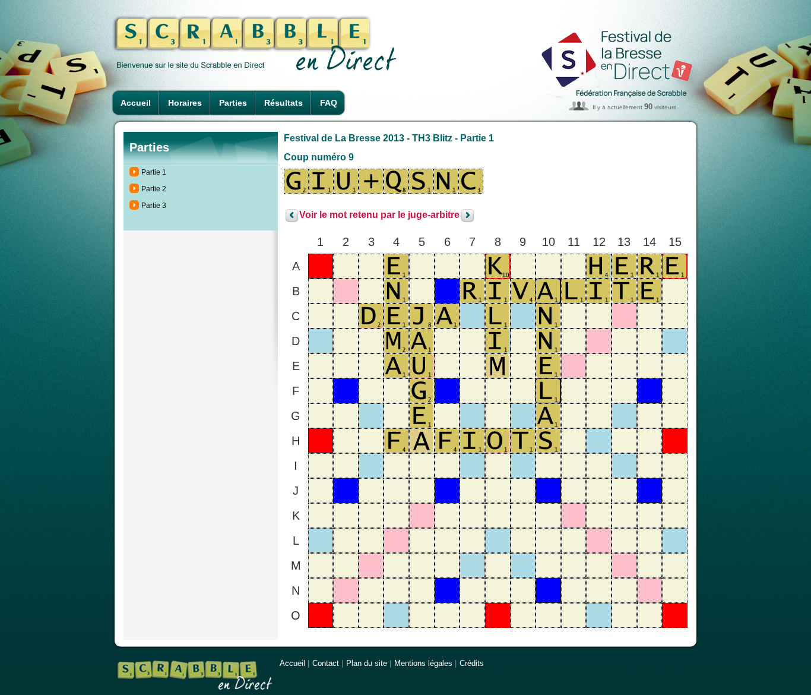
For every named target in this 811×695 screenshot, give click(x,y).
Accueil (136, 103)
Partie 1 (153, 172)
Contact (325, 663)
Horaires (185, 103)
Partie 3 (153, 205)
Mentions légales (423, 663)
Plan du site (366, 663)
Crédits (472, 663)
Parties (233, 103)
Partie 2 (153, 189)
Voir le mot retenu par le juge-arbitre (379, 215)
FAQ (328, 103)
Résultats (283, 103)
